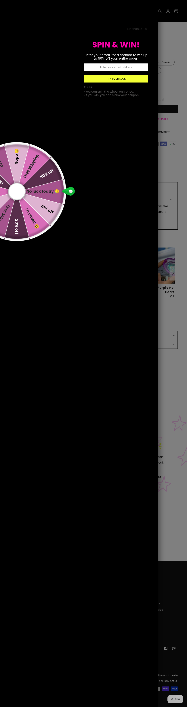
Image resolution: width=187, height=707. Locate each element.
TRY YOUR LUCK (116, 78)
